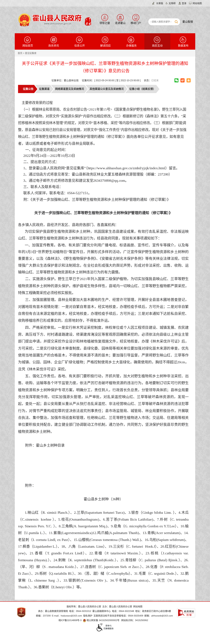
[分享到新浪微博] (182, 80)
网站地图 (197, 3)
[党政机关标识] (21, 612)
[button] (157, 3)
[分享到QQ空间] (189, 80)
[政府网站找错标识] (186, 612)
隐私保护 (87, 615)
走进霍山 (120, 23)
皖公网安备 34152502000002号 (103, 620)
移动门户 (136, 23)
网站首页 (27, 45)
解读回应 (105, 45)
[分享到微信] (176, 80)
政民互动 (157, 45)
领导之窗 (104, 23)
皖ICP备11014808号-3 (70, 620)
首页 (20, 53)
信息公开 (79, 45)
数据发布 (183, 45)
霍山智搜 (187, 21)
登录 (184, 3)
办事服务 (131, 45)
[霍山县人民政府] (54, 19)
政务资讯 (53, 45)
